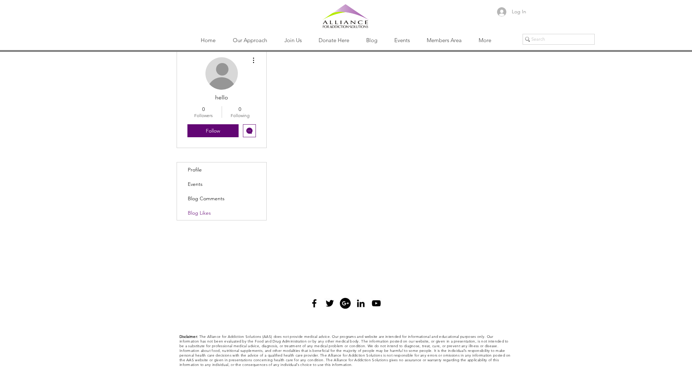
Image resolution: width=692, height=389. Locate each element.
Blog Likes (199, 213)
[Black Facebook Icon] (314, 303)
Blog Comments (206, 198)
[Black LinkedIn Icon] (360, 303)
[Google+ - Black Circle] (345, 303)
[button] (250, 40)
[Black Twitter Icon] (329, 303)
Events (195, 184)
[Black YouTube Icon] (376, 303)
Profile (195, 169)
